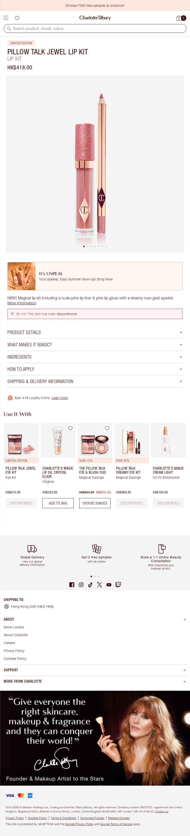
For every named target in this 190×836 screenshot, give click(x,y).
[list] (95, 164)
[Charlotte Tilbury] (95, 18)
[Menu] (6, 18)
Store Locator (14, 627)
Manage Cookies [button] (119, 818)
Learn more (60, 398)
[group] (20, 467)
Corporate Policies (92, 818)
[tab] (84, 246)
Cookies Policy (15, 658)
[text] (21, 503)
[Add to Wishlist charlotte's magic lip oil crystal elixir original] (70, 428)
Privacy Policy (14, 651)
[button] (9, 28)
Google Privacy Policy (79, 824)
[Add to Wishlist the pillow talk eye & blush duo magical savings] (107, 428)
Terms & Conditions (63, 818)
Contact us (161, 811)
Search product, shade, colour (38, 28)
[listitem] (95, 164)
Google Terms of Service (116, 824)
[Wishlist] (16, 18)
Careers (9, 643)
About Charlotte (16, 635)
